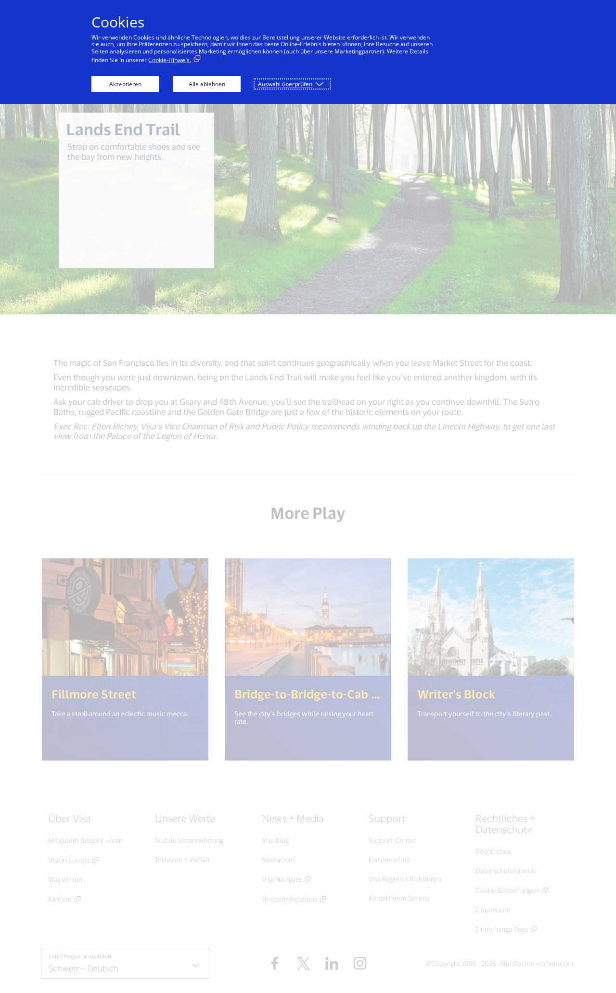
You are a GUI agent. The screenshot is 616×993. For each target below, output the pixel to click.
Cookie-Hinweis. (169, 60)
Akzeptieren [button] (125, 84)
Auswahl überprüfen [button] (285, 84)
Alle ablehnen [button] (207, 84)
